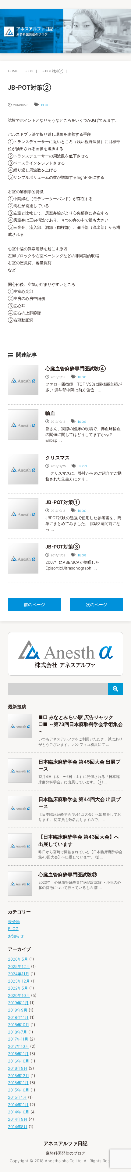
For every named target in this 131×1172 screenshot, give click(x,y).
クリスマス (57, 458)
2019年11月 (18, 1002)
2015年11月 (18, 1082)
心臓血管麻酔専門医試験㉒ (67, 875)
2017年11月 (18, 1039)
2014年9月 (17, 1119)
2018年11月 (18, 1017)
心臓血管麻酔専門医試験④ (75, 368)
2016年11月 (18, 1053)
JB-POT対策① (62, 502)
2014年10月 (18, 1111)
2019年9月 (17, 1010)
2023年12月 (19, 981)
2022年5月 (18, 988)
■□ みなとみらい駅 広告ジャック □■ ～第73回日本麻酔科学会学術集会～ (80, 724)
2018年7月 (17, 1032)
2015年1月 (17, 1097)
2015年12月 (18, 1075)
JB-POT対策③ (62, 547)
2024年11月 (18, 973)
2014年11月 (18, 1104)
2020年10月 (19, 995)
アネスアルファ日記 (65, 1143)
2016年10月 (18, 1061)
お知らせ (16, 935)
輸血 (50, 413)
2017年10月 (18, 1046)
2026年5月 (18, 959)
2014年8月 (17, 1126)
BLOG (28, 71)
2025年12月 (19, 966)
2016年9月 (17, 1068)
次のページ (96, 604)
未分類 (14, 921)
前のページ (34, 604)
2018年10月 (18, 1024)
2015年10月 (18, 1090)
